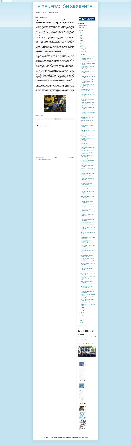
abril (81, 312)
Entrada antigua (71, 157)
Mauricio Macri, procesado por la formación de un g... (87, 118)
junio (82, 309)
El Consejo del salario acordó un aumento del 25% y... (87, 90)
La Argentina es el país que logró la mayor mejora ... (87, 103)
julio (81, 307)
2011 (81, 319)
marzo (82, 313)
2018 (81, 37)
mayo (82, 310)
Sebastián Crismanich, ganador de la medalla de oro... (87, 194)
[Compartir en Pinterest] (60, 119)
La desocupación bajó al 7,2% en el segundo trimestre (87, 153)
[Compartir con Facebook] (58, 119)
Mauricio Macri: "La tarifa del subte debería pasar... (87, 217)
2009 (81, 322)
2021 (81, 32)
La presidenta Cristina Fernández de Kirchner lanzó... (87, 261)
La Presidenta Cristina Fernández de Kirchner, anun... (87, 259)
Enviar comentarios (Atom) (46, 159)
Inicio (56, 157)
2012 (81, 46)
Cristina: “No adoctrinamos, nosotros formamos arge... (87, 197)
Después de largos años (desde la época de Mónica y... (87, 287)
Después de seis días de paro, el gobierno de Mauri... (87, 223)
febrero (82, 315)
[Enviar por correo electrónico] (55, 119)
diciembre (83, 48)
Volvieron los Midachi (84, 143)
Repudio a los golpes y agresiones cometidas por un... (87, 123)
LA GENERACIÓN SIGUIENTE (63, 6)
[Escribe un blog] (56, 119)
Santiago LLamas (84, 25)
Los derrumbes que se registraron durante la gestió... (87, 158)
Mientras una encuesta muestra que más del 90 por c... (87, 128)
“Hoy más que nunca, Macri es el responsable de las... (87, 256)
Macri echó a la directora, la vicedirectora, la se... (86, 98)
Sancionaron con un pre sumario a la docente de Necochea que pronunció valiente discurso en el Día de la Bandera (82, 413)
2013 (81, 45)
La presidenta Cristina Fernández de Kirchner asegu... (87, 220)
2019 (81, 35)
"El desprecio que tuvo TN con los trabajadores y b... (87, 202)
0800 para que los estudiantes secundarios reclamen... (86, 116)
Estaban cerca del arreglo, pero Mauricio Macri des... (86, 241)
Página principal (82, 339)
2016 (81, 40)
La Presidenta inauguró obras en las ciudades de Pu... (87, 67)
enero (82, 317)
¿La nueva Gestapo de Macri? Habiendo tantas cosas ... (86, 181)
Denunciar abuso (82, 325)
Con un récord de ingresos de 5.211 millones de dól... (87, 156)
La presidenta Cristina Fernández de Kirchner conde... (87, 108)
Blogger (86, 437)
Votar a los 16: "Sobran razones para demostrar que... (87, 80)
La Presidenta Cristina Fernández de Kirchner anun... (87, 85)
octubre (82, 51)
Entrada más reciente (40, 157)
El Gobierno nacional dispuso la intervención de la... (86, 248)
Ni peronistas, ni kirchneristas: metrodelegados (86, 210)
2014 (81, 43)
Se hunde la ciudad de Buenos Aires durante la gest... (87, 161)
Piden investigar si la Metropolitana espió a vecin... (87, 215)
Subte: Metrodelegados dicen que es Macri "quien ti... (87, 272)
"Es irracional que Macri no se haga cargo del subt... (87, 302)
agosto (82, 54)
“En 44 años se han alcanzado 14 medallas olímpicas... (87, 184)
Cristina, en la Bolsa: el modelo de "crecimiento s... (87, 282)
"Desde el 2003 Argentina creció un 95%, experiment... (87, 141)
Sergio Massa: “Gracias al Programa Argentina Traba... (87, 82)
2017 (81, 38)
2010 (81, 320)
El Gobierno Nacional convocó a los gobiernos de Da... (87, 134)
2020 (81, 34)
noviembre (83, 49)
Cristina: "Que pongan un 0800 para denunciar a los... (87, 151)
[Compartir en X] (57, 119)
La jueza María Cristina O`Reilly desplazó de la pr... (86, 59)
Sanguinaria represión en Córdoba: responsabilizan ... (87, 139)
